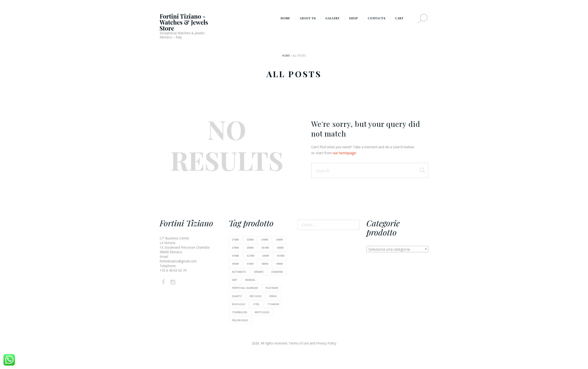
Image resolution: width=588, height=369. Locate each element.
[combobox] (397, 249)
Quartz (237, 296)
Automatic (239, 271)
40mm (280, 247)
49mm (279, 263)
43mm (265, 255)
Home (286, 55)
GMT (234, 279)
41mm (235, 255)
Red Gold (256, 296)
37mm (235, 247)
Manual (250, 279)
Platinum (272, 288)
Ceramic (259, 271)
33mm (250, 239)
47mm (250, 263)
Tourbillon (239, 312)
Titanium (273, 304)
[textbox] (397, 249)
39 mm (265, 247)
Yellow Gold (240, 320)
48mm (264, 263)
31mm (235, 239)
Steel (256, 304)
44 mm (280, 255)
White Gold (262, 312)
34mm (264, 239)
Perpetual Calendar (245, 288)
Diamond (277, 271)
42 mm (250, 255)
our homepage (344, 152)
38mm (250, 247)
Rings (273, 296)
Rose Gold (238, 304)
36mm (279, 239)
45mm (235, 263)
